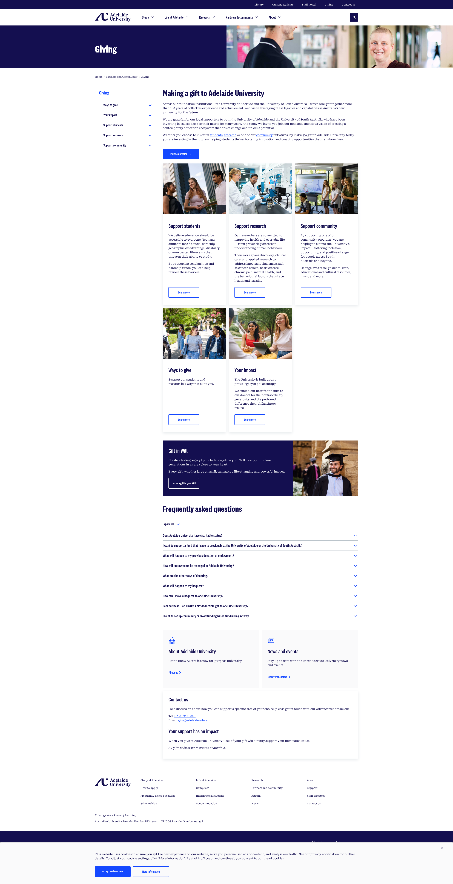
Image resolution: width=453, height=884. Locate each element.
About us (173, 672)
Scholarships (149, 803)
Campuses (202, 788)
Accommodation (206, 803)
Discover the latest (277, 677)
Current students (282, 4)
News (255, 803)
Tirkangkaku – (115, 815)
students (216, 135)
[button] (442, 848)
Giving (329, 4)
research (230, 135)
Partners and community (267, 788)
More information (151, 871)
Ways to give (110, 105)
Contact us (348, 4)
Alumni (256, 795)
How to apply (149, 788)
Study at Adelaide (152, 780)
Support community (114, 145)
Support (312, 788)
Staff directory (316, 795)
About (311, 780)
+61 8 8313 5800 (185, 716)
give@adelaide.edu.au (193, 720)
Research (257, 780)
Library (259, 4)
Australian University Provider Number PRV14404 (126, 821)
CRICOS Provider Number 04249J (182, 821)
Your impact (110, 115)
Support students (113, 125)
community (264, 135)
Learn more (184, 292)
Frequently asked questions (158, 795)
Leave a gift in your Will (184, 483)
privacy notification (324, 854)
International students (210, 795)
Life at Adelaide (206, 780)
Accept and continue (112, 871)
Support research (113, 135)
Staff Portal (309, 4)
